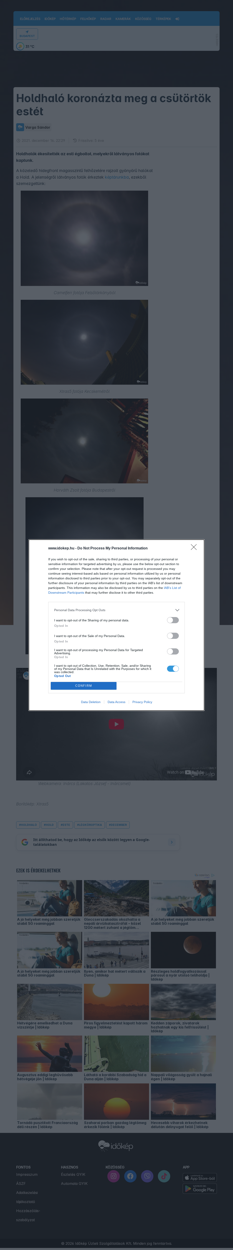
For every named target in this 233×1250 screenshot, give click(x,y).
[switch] (173, 620)
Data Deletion (91, 702)
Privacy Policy (142, 702)
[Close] (195, 548)
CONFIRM (83, 685)
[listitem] (116, 610)
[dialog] (116, 625)
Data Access (116, 702)
